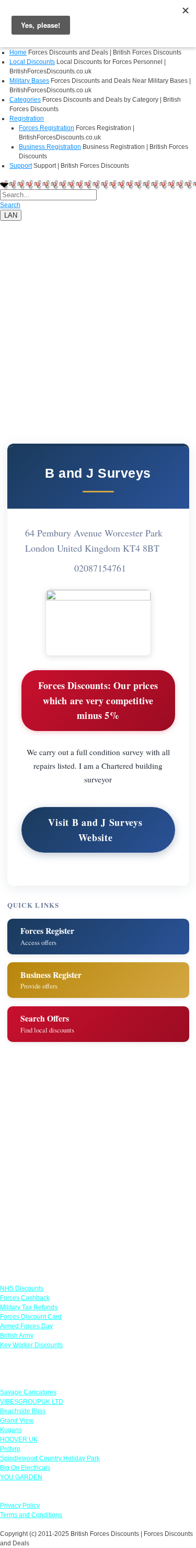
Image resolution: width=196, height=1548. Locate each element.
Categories (25, 99)
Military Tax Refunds (28, 1307)
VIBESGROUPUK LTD (31, 1401)
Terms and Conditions (31, 1515)
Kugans (11, 1430)
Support (20, 165)
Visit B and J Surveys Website (95, 829)
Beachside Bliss (22, 1411)
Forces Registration (46, 128)
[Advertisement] (98, 319)
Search (10, 205)
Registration (26, 118)
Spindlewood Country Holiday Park (50, 1458)
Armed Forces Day (26, 1326)
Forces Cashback (25, 1298)
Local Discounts (32, 62)
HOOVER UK (19, 1439)
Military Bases (29, 80)
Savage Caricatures (28, 1392)
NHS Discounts (21, 1288)
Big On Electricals (25, 1467)
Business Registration (50, 146)
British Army (16, 1335)
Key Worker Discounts (31, 1345)
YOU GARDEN (21, 1477)
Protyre (10, 1449)
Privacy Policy (20, 1505)
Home (18, 52)
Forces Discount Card (31, 1316)
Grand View (16, 1420)
